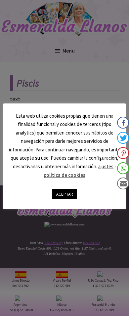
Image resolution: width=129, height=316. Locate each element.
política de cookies (64, 175)
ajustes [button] (105, 166)
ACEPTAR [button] (64, 194)
